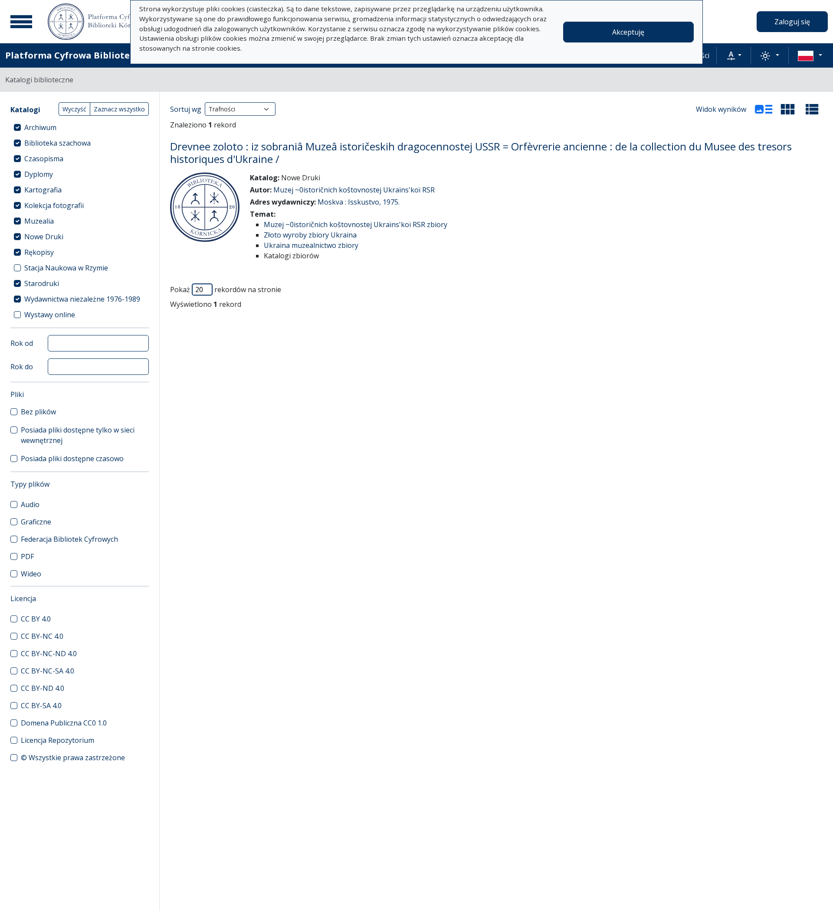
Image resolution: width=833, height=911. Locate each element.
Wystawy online (49, 314)
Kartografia (43, 190)
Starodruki (41, 283)
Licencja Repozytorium (57, 740)
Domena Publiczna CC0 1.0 (64, 723)
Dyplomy (38, 174)
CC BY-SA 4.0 (41, 705)
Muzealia (39, 221)
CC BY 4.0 (36, 619)
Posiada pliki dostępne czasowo (72, 458)
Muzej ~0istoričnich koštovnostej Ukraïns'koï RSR (354, 190)
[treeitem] (79, 127)
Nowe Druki (43, 236)
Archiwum (40, 127)
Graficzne (36, 522)
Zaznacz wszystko (119, 109)
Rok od (21, 343)
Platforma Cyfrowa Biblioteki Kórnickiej (96, 55)
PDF (27, 556)
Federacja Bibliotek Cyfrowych (69, 539)
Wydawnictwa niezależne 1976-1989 (82, 299)
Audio (30, 504)
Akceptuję (628, 32)
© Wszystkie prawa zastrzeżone (73, 757)
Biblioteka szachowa (57, 143)
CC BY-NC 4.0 (42, 636)
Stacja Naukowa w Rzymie (66, 268)
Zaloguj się (792, 21)
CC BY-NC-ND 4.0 (49, 653)
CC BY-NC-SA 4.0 (47, 671)
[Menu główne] (21, 21)
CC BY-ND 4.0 (42, 688)
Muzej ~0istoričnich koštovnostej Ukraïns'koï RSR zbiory (355, 224)
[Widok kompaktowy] (787, 109)
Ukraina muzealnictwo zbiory (311, 245)
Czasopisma (43, 158)
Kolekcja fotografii (54, 205)
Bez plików (38, 411)
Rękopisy (39, 252)
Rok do (21, 366)
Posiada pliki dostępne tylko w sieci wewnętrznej (77, 435)
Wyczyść (74, 109)
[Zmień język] (810, 55)
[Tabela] (812, 109)
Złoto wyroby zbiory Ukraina (310, 235)
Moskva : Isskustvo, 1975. (359, 202)
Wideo (31, 574)
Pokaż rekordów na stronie (225, 289)
